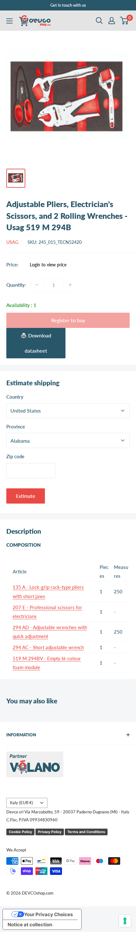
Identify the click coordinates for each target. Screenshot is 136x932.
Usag (12, 242)
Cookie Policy (20, 832)
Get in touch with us (68, 5)
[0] (124, 20)
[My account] (111, 20)
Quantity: (16, 285)
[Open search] (99, 20)
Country (14, 397)
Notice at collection (30, 925)
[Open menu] (9, 20)
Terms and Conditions (86, 832)
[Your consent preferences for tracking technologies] (125, 921)
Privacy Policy (49, 832)
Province (15, 426)
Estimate (25, 496)
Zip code (15, 456)
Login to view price (48, 265)
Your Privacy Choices (48, 914)
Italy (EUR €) (21, 802)
